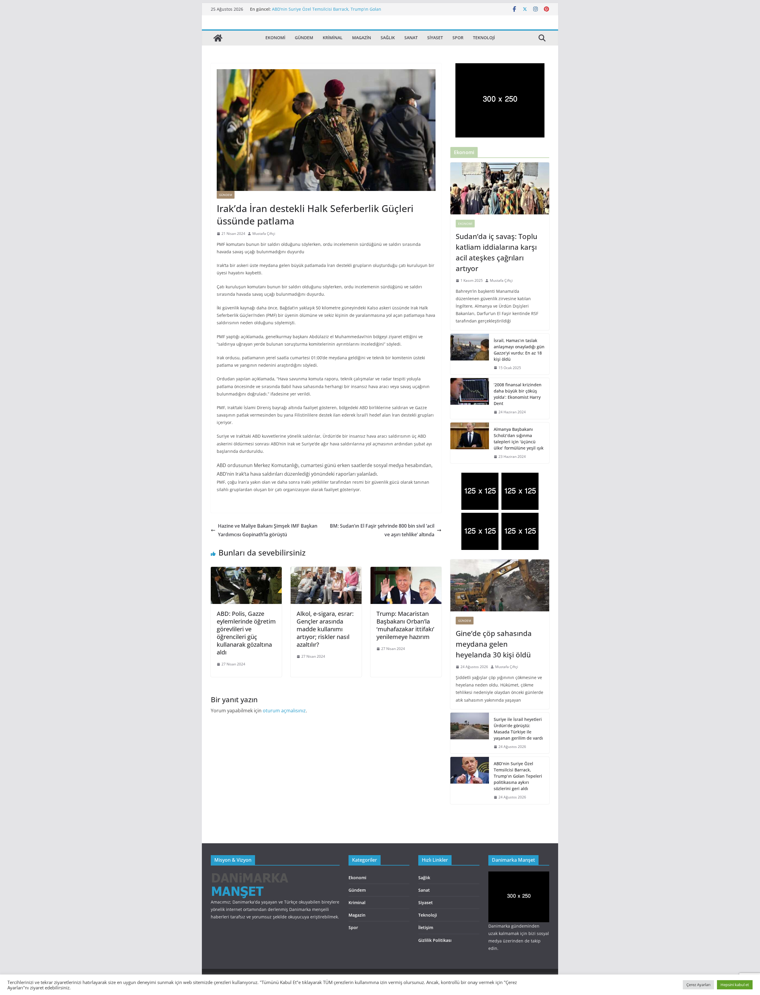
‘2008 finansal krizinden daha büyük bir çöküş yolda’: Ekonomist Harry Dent (518, 394)
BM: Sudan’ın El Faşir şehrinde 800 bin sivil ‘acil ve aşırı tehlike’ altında (382, 530)
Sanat (411, 37)
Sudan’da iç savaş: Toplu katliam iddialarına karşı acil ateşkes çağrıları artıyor (496, 252)
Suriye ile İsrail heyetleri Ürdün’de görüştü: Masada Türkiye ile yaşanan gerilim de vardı (518, 728)
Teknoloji (484, 37)
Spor (457, 37)
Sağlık (388, 37)
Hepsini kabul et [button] (735, 984)
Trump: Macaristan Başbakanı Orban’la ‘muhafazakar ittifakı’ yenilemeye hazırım (405, 625)
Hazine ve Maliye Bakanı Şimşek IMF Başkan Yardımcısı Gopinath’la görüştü (267, 530)
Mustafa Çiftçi (263, 233)
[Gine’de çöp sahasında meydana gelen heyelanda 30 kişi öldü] (499, 585)
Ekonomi (275, 37)
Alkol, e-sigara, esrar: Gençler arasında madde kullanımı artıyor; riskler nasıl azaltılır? (325, 629)
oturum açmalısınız (284, 710)
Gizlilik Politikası (435, 940)
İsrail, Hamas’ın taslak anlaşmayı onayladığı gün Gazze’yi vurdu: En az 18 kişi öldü (519, 350)
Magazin (361, 37)
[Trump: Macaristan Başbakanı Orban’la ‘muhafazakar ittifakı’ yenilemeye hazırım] (405, 571)
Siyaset (435, 37)
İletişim (425, 927)
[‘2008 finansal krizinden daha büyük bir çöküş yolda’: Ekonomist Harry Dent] (469, 398)
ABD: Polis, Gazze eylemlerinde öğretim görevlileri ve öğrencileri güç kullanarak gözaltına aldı (246, 633)
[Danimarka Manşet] (218, 38)
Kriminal (333, 37)
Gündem (304, 37)
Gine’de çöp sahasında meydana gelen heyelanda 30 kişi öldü (494, 643)
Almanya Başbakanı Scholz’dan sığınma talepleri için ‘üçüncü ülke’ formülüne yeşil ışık (519, 438)
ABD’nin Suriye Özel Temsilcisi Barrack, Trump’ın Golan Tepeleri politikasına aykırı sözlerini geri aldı (326, 12)
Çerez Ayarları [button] (698, 984)
